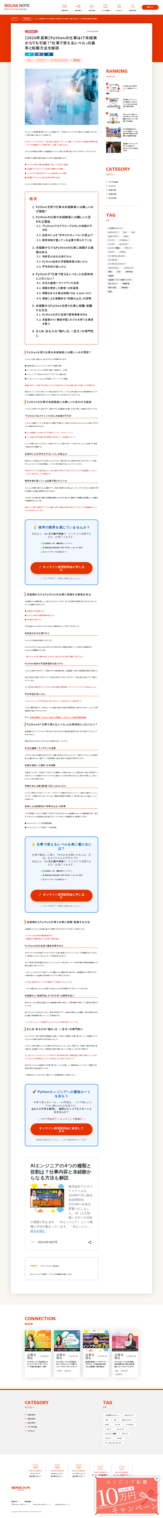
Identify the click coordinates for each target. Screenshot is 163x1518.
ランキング (112, 186)
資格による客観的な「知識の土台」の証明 (66, 298)
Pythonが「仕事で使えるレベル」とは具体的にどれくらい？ (64, 276)
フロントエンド (113, 268)
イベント (111, 240)
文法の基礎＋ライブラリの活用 (60, 283)
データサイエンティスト (59, 60)
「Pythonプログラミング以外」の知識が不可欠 (67, 228)
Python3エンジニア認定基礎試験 (39, 823)
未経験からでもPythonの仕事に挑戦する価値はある (65, 250)
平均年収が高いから (54, 266)
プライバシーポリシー (19, 1504)
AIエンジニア (113, 232)
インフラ (111, 244)
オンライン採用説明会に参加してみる (61, 1129)
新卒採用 (129, 272)
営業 (109, 272)
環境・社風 (112, 287)
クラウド (122, 252)
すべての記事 (113, 182)
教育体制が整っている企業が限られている (67, 240)
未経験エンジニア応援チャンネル (119, 280)
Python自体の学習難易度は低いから (64, 261)
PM (125, 232)
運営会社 (14, 1501)
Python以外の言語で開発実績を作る (64, 314)
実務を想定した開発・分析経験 (60, 288)
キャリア (111, 252)
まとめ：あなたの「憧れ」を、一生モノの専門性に (65, 333)
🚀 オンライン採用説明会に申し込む (61, 568)
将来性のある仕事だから (57, 256)
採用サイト (150, 7)
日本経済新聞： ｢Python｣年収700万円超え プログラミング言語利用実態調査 (58, 717)
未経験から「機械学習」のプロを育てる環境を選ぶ (67, 321)
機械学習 (76, 60)
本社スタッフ (112, 283)
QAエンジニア (113, 236)
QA (133, 232)
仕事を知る (113, 194)
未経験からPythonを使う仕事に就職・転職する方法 (64, 308)
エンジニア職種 (113, 248)
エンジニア (41, 60)
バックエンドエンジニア (116, 264)
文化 (118, 272)
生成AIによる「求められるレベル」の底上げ (67, 235)
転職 (109, 291)
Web (29, 60)
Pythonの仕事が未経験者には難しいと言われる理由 (63, 219)
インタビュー (124, 240)
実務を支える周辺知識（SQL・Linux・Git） (67, 293)
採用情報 (27, 1501)
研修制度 (124, 287)
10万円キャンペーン (115, 228)
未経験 (110, 276)
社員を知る (113, 190)
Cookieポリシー (61, 1504)
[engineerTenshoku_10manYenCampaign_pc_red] (127, 1478)
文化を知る (113, 198)
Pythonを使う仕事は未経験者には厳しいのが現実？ (65, 209)
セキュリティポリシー (40, 1504)
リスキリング (128, 268)
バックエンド (112, 260)
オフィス (128, 248)
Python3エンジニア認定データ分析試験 (41, 827)
